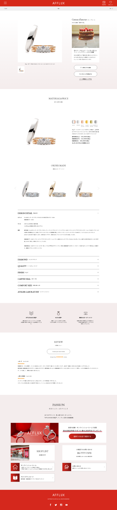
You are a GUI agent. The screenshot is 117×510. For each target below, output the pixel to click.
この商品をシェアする (86, 79)
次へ (111, 8)
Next (98, 188)
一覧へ (58, 8)
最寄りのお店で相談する (82, 436)
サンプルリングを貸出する (85, 74)
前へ (6, 8)
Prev (15, 188)
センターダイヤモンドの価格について (81, 143)
